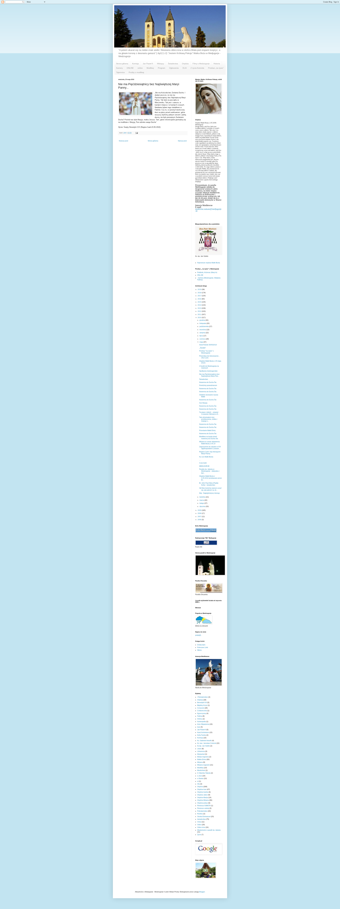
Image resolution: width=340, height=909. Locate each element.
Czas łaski (203, 463)
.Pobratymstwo (202, 697)
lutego (201, 503)
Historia (217, 64)
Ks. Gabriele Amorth (204, 741)
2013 (200, 308)
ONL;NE (200, 275)
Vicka (199, 822)
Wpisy (199, 650)
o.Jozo (199, 776)
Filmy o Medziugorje (201, 64)
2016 (200, 299)
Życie (199, 835)
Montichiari (201, 770)
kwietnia (202, 497)
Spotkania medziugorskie (208, 371)
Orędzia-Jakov (202, 795)
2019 (200, 289)
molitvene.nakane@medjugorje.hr (208, 210)
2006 (200, 520)
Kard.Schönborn (203, 732)
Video (199, 825)
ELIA (185, 68)
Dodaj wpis (201, 645)
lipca (201, 336)
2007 (200, 516)
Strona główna (122, 64)
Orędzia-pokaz (202, 803)
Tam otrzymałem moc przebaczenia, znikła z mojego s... (208, 419)
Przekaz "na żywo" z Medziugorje (206, 352)
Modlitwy (150, 68)
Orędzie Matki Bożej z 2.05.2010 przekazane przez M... (210, 478)
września (202, 330)
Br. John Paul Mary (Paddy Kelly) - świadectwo (208, 484)
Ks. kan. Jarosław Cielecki (206, 743)
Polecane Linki (202, 647)
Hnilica (199, 719)
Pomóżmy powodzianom (208, 385)
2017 (200, 296)
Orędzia (185, 64)
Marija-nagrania (203, 757)
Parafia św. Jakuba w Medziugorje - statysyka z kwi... (209, 471)
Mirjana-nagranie (203, 765)
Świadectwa (173, 64)
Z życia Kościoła (197, 68)
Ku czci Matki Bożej (206, 457)
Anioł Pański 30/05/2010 (208, 345)
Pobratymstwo (202, 811)
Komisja (135, 64)
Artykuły (200, 700)
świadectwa (201, 819)
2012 (200, 311)
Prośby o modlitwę (136, 72)
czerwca (202, 339)
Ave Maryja (203, 403)
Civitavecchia (202, 711)
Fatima (199, 716)
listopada (203, 323)
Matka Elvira (201, 759)
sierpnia (202, 333)
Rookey (200, 814)
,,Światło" (202, 348)
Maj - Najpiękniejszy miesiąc (209, 493)
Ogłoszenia (174, 68)
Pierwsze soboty (203, 808)
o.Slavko (200, 778)
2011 (200, 314)
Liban (199, 749)
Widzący (160, 64)
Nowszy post (123, 141)
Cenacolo (200, 708)
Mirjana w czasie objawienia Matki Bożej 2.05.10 (209, 442)
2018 (200, 293)
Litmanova (201, 751)
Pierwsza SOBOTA (204, 806)
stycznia (202, 506)
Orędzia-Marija (202, 797)
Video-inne (201, 827)
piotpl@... (198, 635)
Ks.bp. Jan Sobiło (203, 746)
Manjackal (201, 754)
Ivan (198, 727)
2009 (200, 510)
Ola (198, 784)
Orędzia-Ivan (202, 789)
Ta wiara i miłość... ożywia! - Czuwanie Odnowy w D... (209, 413)
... (199, 460)
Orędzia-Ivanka (202, 792)
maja (201, 342)
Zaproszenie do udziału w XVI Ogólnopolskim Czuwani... (210, 448)
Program (161, 68)
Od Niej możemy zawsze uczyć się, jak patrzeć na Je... (210, 489)
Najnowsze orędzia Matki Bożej (208, 263)
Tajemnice (120, 72)
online (140, 68)
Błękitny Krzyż (202, 705)
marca (201, 500)
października (204, 326)
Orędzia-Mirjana (203, 800)
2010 (200, 317)
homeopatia (201, 721)
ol (198, 781)
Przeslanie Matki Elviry (207, 430)
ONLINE (130, 68)
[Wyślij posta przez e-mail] (136, 133)
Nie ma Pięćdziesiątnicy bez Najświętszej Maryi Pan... (209, 375)
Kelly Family (201, 735)
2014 (200, 305)
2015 (200, 302)
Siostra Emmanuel (204, 816)
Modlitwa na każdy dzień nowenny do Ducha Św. (208, 437)
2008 (200, 513)
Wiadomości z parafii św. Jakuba (209, 830)
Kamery (119, 68)
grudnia (202, 320)
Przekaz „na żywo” (216, 68)
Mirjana (200, 762)
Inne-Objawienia (203, 724)
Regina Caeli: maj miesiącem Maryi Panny (209, 453)
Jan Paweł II (148, 64)
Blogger (202, 892)
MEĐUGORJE (204, 466)
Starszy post (182, 141)
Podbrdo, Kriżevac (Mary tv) (207, 272)
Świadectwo (203, 379)
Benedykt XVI (202, 702)
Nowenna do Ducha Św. (208, 382)
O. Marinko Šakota (204, 773)
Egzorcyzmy (201, 713)
